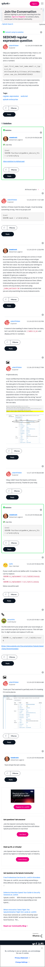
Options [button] (41, 24)
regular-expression (11, 96)
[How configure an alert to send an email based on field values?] (39, 189)
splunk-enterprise (10, 99)
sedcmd (24, 96)
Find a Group (22, 859)
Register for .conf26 (22, 807)
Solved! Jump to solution (14, 32)
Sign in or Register (18, 17)
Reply (9, 114)
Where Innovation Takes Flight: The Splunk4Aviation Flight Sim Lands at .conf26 (19, 911)
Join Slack (22, 834)
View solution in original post (14, 161)
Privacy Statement (21, 958)
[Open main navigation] (42, 3)
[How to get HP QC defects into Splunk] (43, 189)
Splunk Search (7, 24)
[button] (40, 32)
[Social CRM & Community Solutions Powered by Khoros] (37, 935)
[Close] (42, 948)
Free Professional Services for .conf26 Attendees (21, 877)
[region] (22, 956)
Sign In (34, 4)
